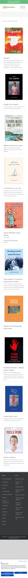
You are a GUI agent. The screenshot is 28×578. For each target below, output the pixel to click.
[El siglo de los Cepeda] (14, 87)
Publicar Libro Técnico (19, 508)
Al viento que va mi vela (12, 188)
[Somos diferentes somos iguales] (14, 215)
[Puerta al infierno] (14, 440)
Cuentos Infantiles (7, 494)
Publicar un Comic (20, 495)
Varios (4, 524)
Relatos (4, 521)
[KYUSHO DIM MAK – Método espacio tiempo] (14, 350)
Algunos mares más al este (13, 145)
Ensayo (4, 508)
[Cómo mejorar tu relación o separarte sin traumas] (14, 261)
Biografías (5, 485)
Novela (4, 515)
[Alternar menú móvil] (25, 10)
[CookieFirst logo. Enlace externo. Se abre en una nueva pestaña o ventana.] (1, 562)
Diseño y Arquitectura (6, 501)
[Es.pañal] (14, 40)
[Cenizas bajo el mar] (14, 398)
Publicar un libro (20, 479)
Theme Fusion (16, 537)
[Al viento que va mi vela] (14, 170)
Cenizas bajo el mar (10, 416)
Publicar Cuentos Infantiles (20, 498)
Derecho (5, 497)
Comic (4, 488)
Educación (5, 505)
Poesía (4, 518)
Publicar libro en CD (20, 518)
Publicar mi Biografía (18, 503)
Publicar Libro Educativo (19, 513)
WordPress (12, 537)
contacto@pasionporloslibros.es (14, 2)
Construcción (6, 491)
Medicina (5, 512)
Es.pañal (6, 58)
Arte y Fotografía (7, 479)
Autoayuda (5, 482)
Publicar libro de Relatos (20, 490)
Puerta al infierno (10, 457)
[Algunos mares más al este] (14, 128)
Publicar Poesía (19, 487)
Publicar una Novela (19, 482)
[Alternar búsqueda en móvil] (22, 10)
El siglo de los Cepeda (11, 104)
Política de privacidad (22, 561)
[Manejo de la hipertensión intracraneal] (14, 308)
